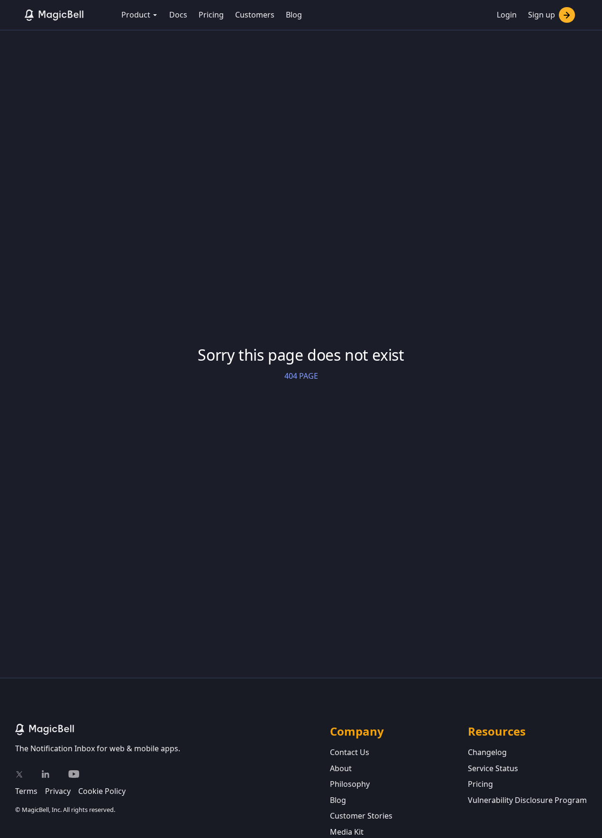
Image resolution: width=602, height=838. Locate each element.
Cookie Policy (102, 791)
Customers (254, 14)
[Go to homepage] (172, 729)
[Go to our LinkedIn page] (45, 774)
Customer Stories (361, 816)
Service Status (493, 768)
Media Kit (347, 832)
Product (135, 14)
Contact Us (349, 752)
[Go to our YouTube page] (73, 774)
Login (507, 14)
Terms (26, 791)
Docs (178, 14)
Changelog (487, 752)
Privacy (58, 791)
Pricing (211, 14)
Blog (294, 14)
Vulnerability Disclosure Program (527, 800)
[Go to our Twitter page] (19, 774)
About (341, 768)
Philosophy (350, 784)
